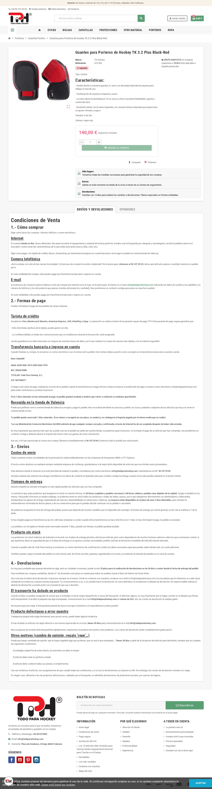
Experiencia (127, 750)
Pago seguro (85, 736)
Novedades (84, 757)
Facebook (11, 760)
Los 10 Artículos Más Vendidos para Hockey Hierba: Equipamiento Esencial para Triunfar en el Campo (95, 749)
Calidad (125, 732)
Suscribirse (186, 705)
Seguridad (170, 746)
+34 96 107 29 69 (18, 9)
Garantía (126, 736)
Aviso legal (84, 727)
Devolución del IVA (87, 741)
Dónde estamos (37, 9)
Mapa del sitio (85, 771)
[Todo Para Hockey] (20, 18)
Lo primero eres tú (174, 727)
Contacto (74, 9)
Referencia (80, 63)
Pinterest (152, 162)
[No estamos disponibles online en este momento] (8, 780)
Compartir (136, 162)
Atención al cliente (131, 727)
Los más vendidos (87, 761)
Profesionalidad (129, 746)
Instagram (36, 760)
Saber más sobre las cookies (58, 784)
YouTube (20, 760)
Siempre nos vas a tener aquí (179, 750)
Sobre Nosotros (58, 9)
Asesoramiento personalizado (180, 732)
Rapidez (126, 741)
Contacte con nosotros (89, 766)
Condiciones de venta (89, 732)
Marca (78, 60)
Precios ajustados (174, 741)
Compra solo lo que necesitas (179, 736)
